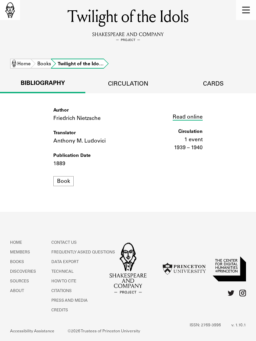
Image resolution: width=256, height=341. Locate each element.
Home (24, 64)
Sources (19, 281)
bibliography (43, 84)
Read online (188, 117)
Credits (59, 310)
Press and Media (69, 301)
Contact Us (64, 243)
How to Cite (63, 281)
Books (44, 64)
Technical (62, 272)
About (17, 291)
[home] (10, 10)
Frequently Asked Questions (83, 252)
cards (213, 84)
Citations (61, 291)
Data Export (65, 262)
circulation (128, 84)
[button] (246, 10)
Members (20, 252)
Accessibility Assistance (32, 331)
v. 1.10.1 (238, 325)
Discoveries (23, 272)
